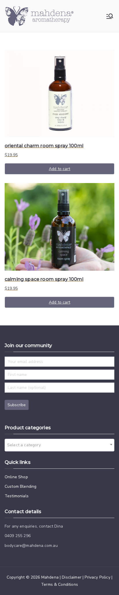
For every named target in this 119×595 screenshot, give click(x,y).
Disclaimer (71, 577)
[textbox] (26, 445)
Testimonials (17, 496)
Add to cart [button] (59, 169)
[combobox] (59, 445)
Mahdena (50, 577)
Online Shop (16, 477)
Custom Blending (20, 486)
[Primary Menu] (109, 16)
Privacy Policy (97, 577)
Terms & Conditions (59, 584)
